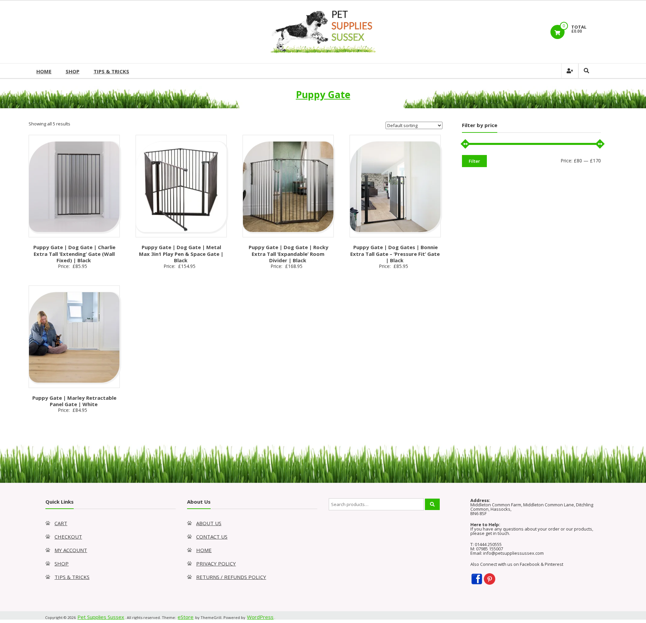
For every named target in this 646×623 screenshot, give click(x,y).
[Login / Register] (570, 71)
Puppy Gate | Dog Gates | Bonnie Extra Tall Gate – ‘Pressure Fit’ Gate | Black (395, 254)
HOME (43, 71)
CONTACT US (211, 536)
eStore (185, 617)
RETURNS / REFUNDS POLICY (231, 577)
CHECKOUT (68, 536)
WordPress (260, 617)
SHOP (72, 71)
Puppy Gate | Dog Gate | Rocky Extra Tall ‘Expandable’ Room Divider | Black (288, 254)
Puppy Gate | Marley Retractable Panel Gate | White (74, 401)
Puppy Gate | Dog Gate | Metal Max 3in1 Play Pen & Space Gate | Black (181, 254)
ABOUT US (208, 523)
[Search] (432, 504)
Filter (474, 161)
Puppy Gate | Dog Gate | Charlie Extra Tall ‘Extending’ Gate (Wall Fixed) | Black (74, 254)
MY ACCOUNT (71, 550)
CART (61, 523)
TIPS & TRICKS (111, 71)
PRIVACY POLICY (216, 563)
